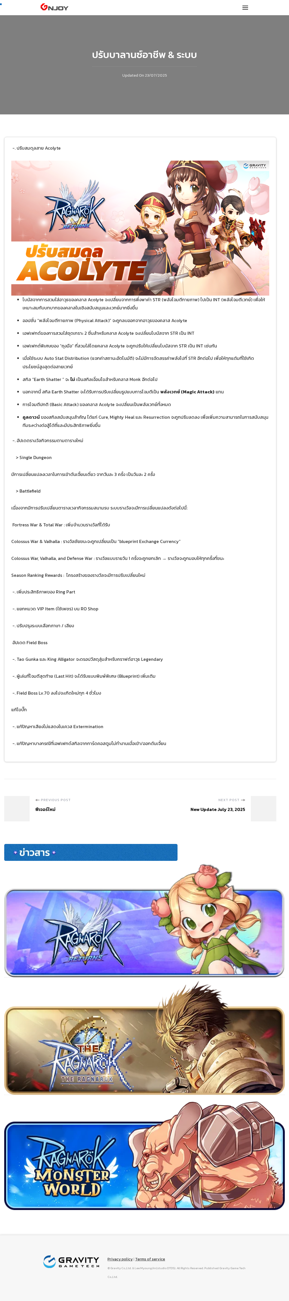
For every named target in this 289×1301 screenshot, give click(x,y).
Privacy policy (120, 1259)
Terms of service (150, 1259)
